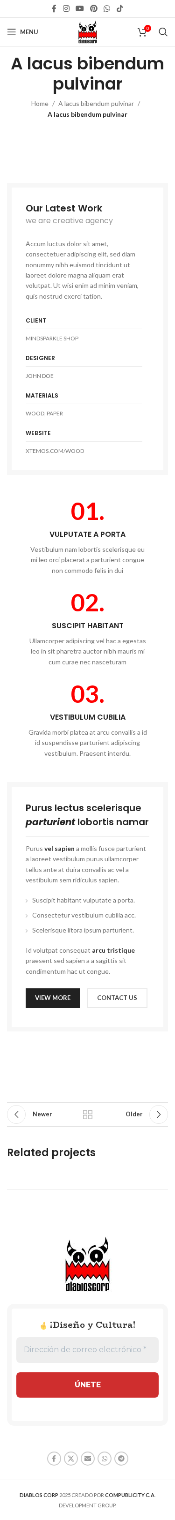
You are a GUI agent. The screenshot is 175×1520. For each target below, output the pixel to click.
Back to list (87, 1114)
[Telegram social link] (121, 1459)
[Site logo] (87, 31)
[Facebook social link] (54, 8)
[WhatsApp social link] (107, 8)
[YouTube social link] (79, 8)
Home (40, 103)
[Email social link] (88, 1459)
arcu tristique (113, 950)
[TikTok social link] (119, 8)
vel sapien (59, 848)
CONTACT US (117, 997)
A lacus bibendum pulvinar (96, 103)
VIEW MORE (52, 997)
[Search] (163, 32)
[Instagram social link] (66, 8)
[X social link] (71, 1459)
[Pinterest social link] (94, 8)
